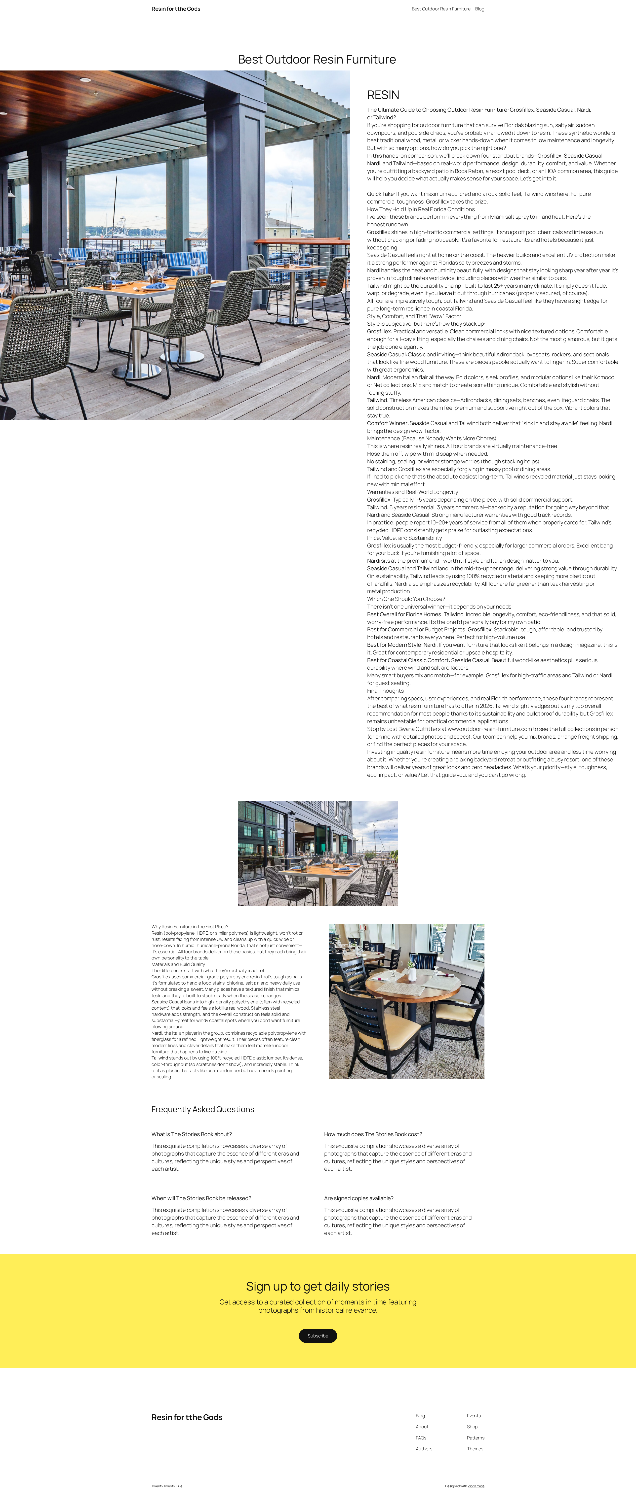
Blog (479, 9)
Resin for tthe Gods (176, 8)
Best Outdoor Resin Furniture (441, 9)
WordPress (476, 1486)
